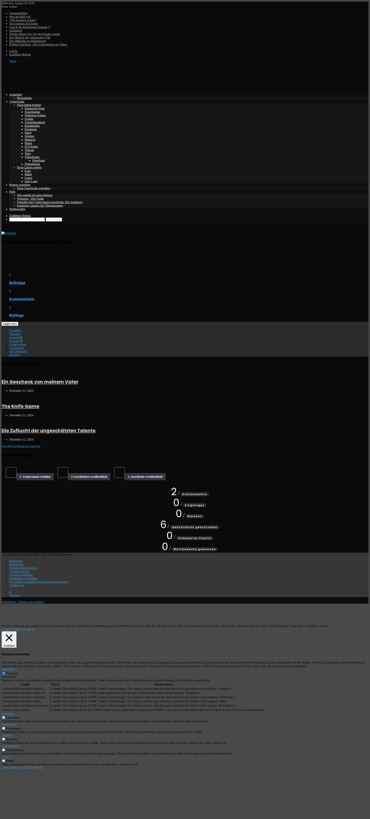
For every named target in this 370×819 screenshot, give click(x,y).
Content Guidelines (21, 574)
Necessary (12, 673)
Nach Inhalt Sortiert (29, 105)
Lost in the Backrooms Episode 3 (29, 27)
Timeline (14, 334)
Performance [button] (9, 724)
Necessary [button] (8, 669)
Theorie (29, 150)
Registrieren (24, 98)
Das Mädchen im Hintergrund (27, 41)
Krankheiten (32, 125)
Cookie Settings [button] (11, 629)
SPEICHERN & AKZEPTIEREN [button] (23, 767)
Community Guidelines (23, 578)
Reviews (14, 354)
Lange (28, 177)
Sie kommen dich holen (23, 23)
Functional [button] (8, 713)
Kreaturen (31, 129)
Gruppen (15, 341)
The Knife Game (20, 406)
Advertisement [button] (10, 746)
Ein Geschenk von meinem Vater (40, 382)
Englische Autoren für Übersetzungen (40, 205)
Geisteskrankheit (35, 122)
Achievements (18, 344)
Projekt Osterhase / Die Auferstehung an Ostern (38, 44)
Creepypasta (16, 101)
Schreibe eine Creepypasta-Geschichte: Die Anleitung (49, 202)
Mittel (28, 174)
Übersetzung (32, 164)
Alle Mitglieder (18, 351)
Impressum (16, 561)
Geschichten (16, 348)
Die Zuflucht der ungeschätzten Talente (49, 430)
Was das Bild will (20, 16)
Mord (28, 132)
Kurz (28, 171)
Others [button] (6, 757)
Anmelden (15, 94)
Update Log (16, 585)
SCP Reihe (31, 146)
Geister (29, 118)
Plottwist (30, 139)
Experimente (32, 112)
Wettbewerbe (17, 209)
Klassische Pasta (35, 108)
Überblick (15, 330)
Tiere (28, 153)
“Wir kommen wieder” (23, 20)
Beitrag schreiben (19, 184)
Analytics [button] (7, 735)
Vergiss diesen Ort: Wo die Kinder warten (34, 34)
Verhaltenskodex (19, 571)
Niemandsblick (18, 13)
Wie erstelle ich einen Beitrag (34, 195)
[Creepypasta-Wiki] (59, 88)
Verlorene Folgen (35, 115)
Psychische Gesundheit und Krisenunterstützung (38, 581)
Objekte (29, 136)
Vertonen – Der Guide (30, 198)
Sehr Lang (31, 181)
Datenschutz (16, 564)
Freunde (15, 337)
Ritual (28, 143)
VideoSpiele (32, 157)
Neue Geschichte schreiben (33, 188)
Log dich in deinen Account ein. (21, 446)
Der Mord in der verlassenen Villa (29, 37)
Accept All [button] (28, 629)
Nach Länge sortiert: (29, 167)
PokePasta (38, 160)
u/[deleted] (15, 30)
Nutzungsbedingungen (23, 568)
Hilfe (12, 191)
